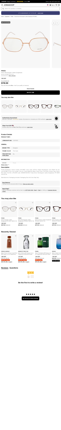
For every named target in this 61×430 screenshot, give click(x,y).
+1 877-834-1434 (28, 190)
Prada (12, 16)
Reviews (4, 268)
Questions (13, 268)
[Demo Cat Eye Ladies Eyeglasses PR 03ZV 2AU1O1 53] (50, 202)
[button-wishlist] (56, 5)
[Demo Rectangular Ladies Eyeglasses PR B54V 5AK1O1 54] (33, 202)
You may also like (7, 97)
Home (2, 16)
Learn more (48, 119)
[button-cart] (59, 5)
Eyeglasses (7, 16)
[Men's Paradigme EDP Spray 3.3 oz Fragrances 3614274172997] (50, 236)
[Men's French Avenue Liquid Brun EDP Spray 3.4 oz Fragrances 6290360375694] (16, 236)
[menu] (2, 5)
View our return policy (28, 184)
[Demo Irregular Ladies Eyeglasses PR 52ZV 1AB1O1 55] (16, 202)
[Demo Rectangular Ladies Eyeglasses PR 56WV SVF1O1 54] (57, 23)
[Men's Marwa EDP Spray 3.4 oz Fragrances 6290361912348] (33, 236)
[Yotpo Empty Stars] (4, 75)
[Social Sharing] (53, 23)
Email (35, 190)
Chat (39, 190)
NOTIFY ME (30, 92)
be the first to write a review (30, 298)
